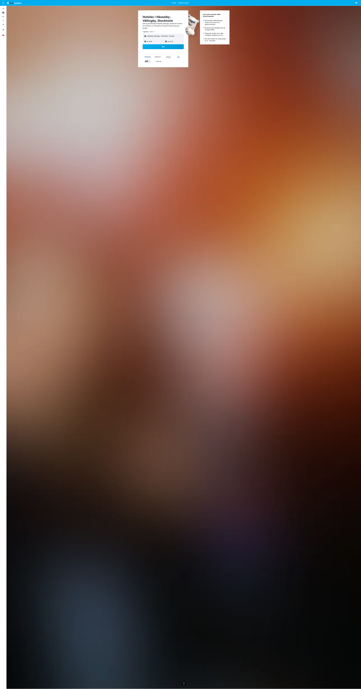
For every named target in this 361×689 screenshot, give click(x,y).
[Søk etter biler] (3, 16)
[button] (3, 3)
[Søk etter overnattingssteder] (3, 12)
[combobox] (149, 32)
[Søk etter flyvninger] (3, 9)
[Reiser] (3, 30)
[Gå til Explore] (3, 24)
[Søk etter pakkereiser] (3, 20)
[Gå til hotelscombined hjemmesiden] (14, 3)
